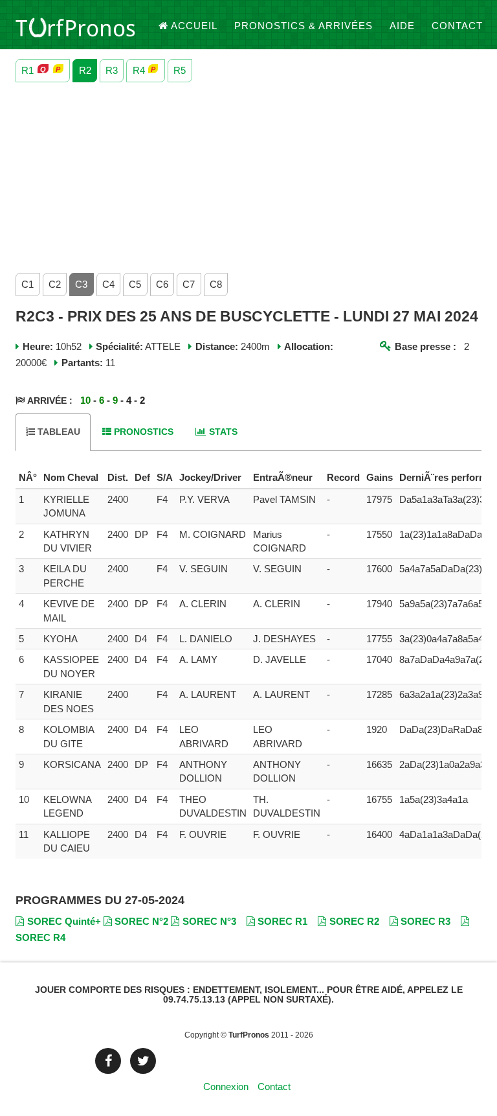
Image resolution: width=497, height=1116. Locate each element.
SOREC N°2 (141, 921)
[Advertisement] (248, 174)
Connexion (225, 1086)
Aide (402, 25)
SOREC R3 (425, 921)
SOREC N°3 (209, 921)
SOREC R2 (354, 921)
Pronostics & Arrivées (303, 25)
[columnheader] (28, 477)
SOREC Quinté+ (64, 921)
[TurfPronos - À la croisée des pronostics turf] (75, 26)
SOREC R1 (282, 921)
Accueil (194, 25)
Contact (457, 25)
